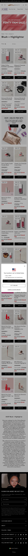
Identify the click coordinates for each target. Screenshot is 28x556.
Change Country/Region (14, 289)
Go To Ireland (14, 285)
